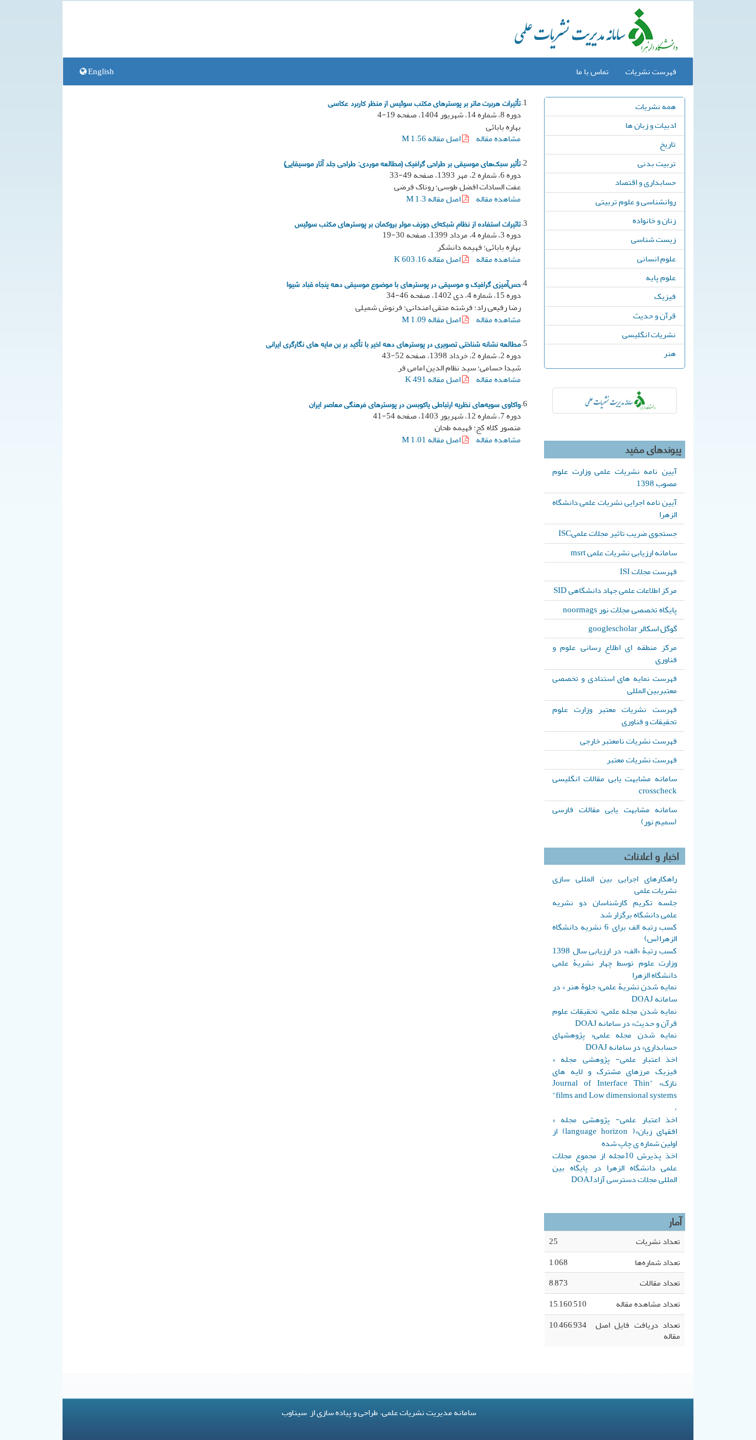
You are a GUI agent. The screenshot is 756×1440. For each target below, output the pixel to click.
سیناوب (294, 1412)
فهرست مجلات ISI (648, 571)
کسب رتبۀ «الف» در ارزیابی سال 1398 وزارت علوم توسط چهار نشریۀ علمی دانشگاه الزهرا (614, 963)
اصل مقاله (432, 138)
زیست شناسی (653, 239)
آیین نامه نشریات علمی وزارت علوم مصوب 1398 (614, 477)
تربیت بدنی (657, 163)
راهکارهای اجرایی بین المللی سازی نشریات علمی (614, 885)
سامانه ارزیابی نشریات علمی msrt (624, 552)
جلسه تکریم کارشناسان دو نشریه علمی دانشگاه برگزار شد (614, 908)
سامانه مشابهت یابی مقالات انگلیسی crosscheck (614, 784)
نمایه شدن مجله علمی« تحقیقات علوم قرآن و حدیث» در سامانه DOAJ (614, 1017)
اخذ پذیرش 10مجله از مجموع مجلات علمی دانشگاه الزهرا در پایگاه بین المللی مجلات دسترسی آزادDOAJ (614, 1168)
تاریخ (668, 144)
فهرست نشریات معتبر (642, 759)
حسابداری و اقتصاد (645, 182)
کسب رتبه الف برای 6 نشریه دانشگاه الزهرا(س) (614, 933)
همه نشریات (655, 106)
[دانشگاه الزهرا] (614, 400)
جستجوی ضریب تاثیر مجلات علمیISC (617, 533)
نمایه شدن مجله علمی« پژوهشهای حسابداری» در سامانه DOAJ (614, 1041)
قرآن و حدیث (654, 315)
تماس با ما (592, 71)
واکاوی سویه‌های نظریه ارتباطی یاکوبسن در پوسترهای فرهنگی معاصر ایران (415, 403)
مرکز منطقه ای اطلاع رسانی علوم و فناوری (614, 653)
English (100, 71)
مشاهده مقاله (498, 138)
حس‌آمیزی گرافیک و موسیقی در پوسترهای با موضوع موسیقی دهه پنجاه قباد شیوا (404, 283)
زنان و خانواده (654, 220)
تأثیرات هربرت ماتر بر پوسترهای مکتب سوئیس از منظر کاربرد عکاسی (424, 102)
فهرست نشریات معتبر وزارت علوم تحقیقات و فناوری (614, 715)
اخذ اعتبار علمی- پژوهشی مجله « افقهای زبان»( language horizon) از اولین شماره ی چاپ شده (614, 1132)
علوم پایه (661, 277)
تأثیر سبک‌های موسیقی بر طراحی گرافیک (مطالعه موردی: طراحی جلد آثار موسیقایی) (402, 162)
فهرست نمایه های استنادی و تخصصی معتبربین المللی (614, 684)
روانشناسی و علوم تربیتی (636, 201)
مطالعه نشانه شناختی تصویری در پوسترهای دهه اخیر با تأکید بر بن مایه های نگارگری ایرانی (393, 343)
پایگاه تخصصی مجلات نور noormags (620, 609)
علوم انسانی (656, 258)
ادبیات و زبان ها (650, 125)
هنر (670, 353)
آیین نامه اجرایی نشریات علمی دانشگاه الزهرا (614, 508)
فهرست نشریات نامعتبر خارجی (628, 741)
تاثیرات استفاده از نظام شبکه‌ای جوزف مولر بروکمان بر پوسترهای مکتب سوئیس (408, 223)
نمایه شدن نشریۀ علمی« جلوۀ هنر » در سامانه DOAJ (614, 993)
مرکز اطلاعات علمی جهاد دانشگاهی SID (615, 590)
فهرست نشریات (650, 71)
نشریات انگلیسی (649, 334)
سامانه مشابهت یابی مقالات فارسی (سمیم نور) (614, 815)
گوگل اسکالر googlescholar (632, 628)
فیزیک (665, 296)
